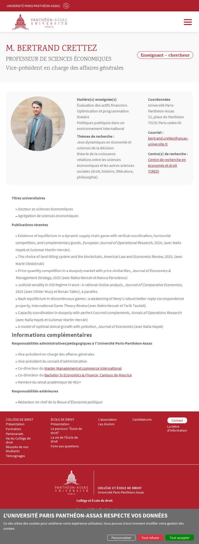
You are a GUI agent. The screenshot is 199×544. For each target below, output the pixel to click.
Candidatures (142, 419)
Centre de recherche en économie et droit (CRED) (167, 165)
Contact (177, 420)
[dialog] (99, 526)
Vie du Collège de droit (18, 440)
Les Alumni (106, 424)
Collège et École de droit (120, 488)
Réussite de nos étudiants (17, 449)
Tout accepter (180, 538)
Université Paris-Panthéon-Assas (33, 6)
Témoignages (15, 456)
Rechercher (66, 5)
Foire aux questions (65, 446)
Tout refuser (150, 538)
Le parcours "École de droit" (66, 431)
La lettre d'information (177, 429)
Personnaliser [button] (121, 538)
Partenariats (14, 434)
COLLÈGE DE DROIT (19, 419)
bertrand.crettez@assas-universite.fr (168, 141)
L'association (107, 419)
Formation (13, 429)
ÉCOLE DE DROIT (63, 419)
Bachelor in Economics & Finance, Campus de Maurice (88, 375)
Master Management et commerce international (83, 368)
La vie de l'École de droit (64, 439)
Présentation (15, 424)
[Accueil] (76, 482)
